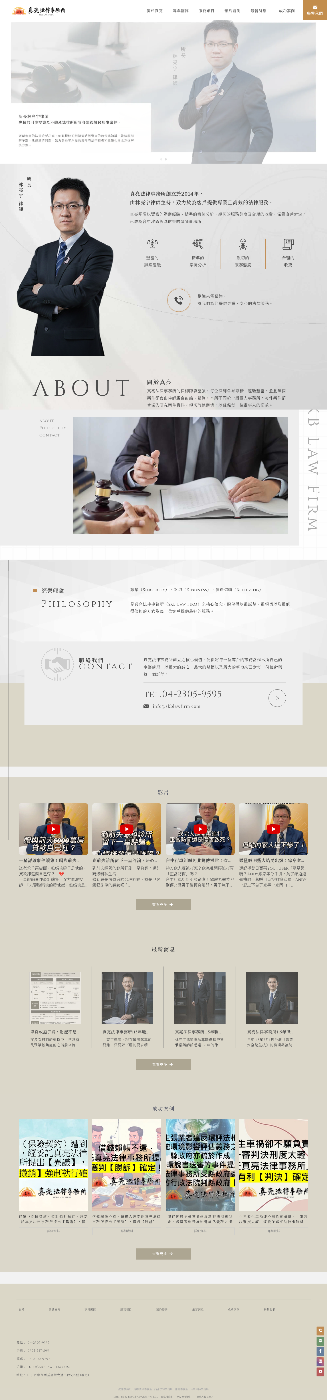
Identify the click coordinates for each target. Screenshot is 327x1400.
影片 (21, 1309)
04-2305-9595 (39, 1343)
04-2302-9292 (39, 1359)
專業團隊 (90, 1309)
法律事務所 (124, 1389)
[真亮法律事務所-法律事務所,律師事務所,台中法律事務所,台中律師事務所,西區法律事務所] (39, 12)
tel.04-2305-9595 (182, 694)
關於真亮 (54, 1309)
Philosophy (52, 428)
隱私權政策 (166, 1396)
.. (194, 1396)
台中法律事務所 (142, 1389)
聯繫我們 (269, 1309)
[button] (161, 159)
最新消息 (198, 1309)
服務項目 (126, 1309)
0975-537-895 (38, 1351)
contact (49, 435)
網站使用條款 (183, 1396)
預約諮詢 (162, 1309)
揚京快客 (132, 1396)
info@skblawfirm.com (177, 706)
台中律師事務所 (199, 1389)
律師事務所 (181, 1389)
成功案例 (234, 1309)
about (46, 421)
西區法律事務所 (163, 1389)
